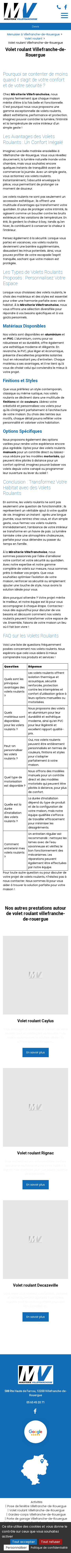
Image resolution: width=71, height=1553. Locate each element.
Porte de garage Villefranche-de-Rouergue (37, 1519)
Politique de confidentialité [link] (49, 1548)
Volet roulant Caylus (35, 1020)
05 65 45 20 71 (35, 1402)
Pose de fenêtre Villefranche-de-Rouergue (36, 1506)
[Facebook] (65, 7)
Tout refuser (50, 1542)
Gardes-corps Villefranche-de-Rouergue (37, 1514)
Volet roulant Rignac (35, 1153)
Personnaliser (16, 1547)
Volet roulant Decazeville (35, 1285)
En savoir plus (35, 1052)
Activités (36, 1502)
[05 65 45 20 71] (59, 7)
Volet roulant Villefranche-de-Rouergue (36, 1510)
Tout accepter (23, 1542)
